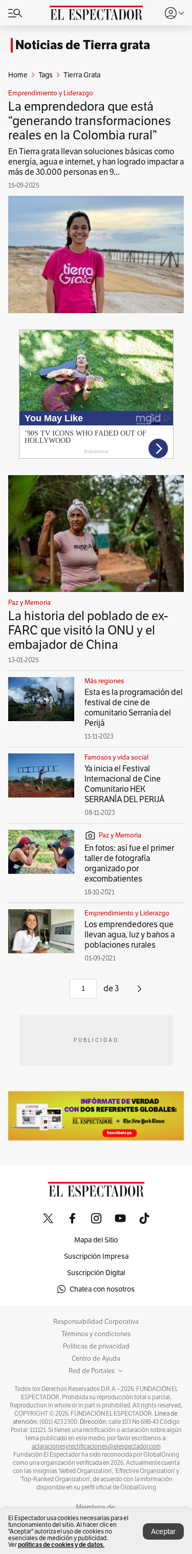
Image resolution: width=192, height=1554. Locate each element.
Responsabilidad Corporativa (96, 1321)
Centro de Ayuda (96, 1358)
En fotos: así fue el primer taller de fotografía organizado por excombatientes (129, 863)
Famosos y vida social (116, 757)
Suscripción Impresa (96, 1256)
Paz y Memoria (29, 603)
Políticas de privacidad (96, 1346)
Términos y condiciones (96, 1334)
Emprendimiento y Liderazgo (50, 93)
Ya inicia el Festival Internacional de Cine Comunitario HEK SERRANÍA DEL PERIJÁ (124, 784)
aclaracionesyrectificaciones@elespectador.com (96, 1446)
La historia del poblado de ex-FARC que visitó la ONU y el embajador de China (88, 630)
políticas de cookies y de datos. (61, 1544)
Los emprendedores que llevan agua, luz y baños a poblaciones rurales (129, 934)
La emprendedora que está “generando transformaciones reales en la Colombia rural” (89, 120)
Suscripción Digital (96, 1272)
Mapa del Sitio (96, 1239)
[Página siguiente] (139, 992)
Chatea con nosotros (102, 1289)
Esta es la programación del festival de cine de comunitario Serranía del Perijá (133, 707)
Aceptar (163, 1531)
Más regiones (104, 681)
